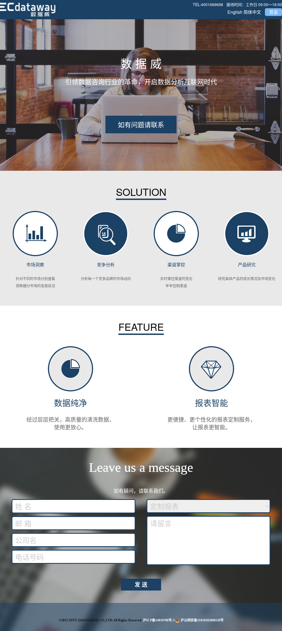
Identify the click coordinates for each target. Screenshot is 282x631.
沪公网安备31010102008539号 (202, 620)
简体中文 (252, 12)
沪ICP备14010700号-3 (159, 620)
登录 (273, 12)
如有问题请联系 (141, 124)
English (234, 12)
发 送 (141, 584)
